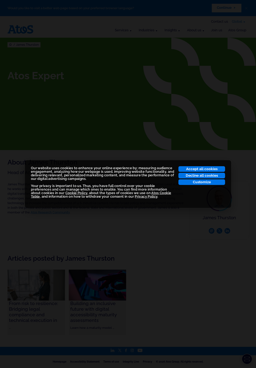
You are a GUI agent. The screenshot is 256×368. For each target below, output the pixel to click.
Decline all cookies (202, 175)
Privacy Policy (146, 196)
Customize (202, 182)
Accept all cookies (202, 169)
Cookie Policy (76, 193)
